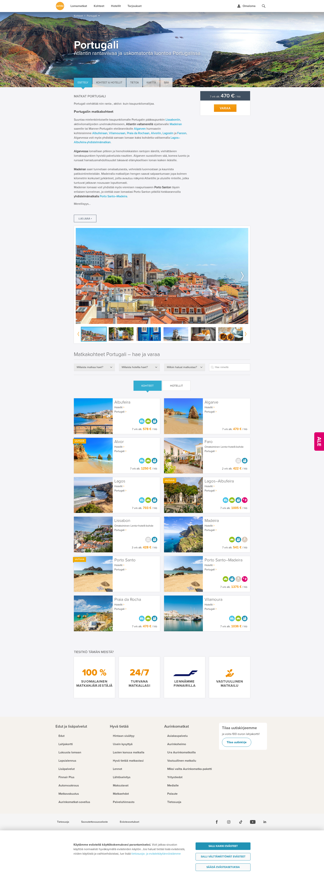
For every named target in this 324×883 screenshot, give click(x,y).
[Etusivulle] (60, 6)
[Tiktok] (241, 822)
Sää (166, 82)
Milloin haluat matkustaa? (182, 367)
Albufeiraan (99, 133)
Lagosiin (168, 133)
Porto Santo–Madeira (113, 196)
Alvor (119, 441)
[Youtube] (253, 822)
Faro (209, 441)
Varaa (225, 108)
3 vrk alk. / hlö (144, 547)
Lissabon (122, 520)
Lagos (119, 481)
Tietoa (134, 82)
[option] (162, 276)
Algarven (140, 129)
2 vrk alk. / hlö (234, 468)
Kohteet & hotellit (109, 82)
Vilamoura (213, 599)
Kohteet (147, 385)
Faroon (181, 133)
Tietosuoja (63, 821)
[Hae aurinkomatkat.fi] (263, 6)
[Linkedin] (265, 822)
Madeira (212, 520)
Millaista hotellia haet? (135, 367)
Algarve (211, 402)
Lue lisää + (85, 218)
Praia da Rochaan (138, 133)
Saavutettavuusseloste (94, 821)
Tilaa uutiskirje (237, 742)
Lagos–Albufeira (219, 481)
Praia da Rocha (127, 599)
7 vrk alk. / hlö (225, 96)
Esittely (83, 82)
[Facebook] (217, 822)
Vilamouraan (117, 133)
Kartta (151, 82)
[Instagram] (229, 822)
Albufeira (122, 402)
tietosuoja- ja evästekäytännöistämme (156, 854)
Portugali (119, 411)
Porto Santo (125, 560)
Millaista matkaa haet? (90, 367)
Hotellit (176, 385)
